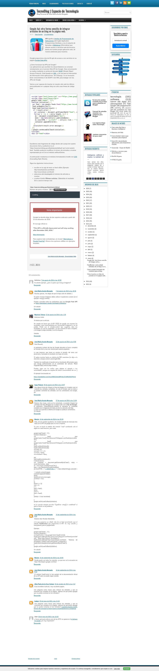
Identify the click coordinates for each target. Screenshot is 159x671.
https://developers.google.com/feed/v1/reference (51, 303)
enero (90, 258)
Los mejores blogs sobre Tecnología (99, 123)
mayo (90, 246)
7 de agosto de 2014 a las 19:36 (66, 291)
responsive (113, 118)
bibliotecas (56, 45)
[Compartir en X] (35, 265)
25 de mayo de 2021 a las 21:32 (49, 601)
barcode (121, 118)
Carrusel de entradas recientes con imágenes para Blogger (99, 114)
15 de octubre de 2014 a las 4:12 (65, 584)
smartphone (117, 68)
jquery (123, 116)
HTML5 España (116, 160)
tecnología (115, 96)
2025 (87, 191)
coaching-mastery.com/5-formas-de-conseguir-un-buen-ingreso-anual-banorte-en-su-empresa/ (55, 607)
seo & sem (123, 74)
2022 (87, 200)
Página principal (34, 3)
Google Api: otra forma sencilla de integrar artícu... (96, 261)
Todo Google (39, 34)
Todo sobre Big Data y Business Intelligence (119, 128)
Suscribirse (120, 46)
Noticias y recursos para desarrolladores (119, 152)
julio (89, 241)
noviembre (91, 229)
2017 (87, 215)
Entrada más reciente (33, 658)
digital (124, 102)
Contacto (80, 3)
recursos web (124, 67)
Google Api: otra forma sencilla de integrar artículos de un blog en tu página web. (50, 29)
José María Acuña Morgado (43, 291)
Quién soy (39, 20)
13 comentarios (48, 34)
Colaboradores (54, 3)
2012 (87, 284)
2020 (87, 206)
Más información (38, 234)
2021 (87, 203)
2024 (87, 194)
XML (54, 73)
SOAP (61, 71)
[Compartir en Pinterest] (39, 265)
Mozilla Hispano (117, 156)
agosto (90, 238)
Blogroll (82, 20)
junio (89, 243)
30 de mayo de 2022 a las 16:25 (48, 616)
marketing (118, 65)
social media (117, 72)
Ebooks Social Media (69, 20)
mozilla (117, 116)
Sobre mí (89, 3)
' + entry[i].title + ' (50, 469)
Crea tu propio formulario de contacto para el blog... (95, 270)
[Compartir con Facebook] (37, 265)
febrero (90, 255)
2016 (87, 218)
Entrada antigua (76, 658)
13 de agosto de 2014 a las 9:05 (66, 342)
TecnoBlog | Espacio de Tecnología (58, 11)
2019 (87, 209)
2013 (87, 281)
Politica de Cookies (68, 3)
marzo (90, 252)
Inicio (31, 20)
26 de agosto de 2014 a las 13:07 (54, 385)
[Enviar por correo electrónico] (31, 265)
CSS (75, 157)
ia (128, 116)
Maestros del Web (117, 132)
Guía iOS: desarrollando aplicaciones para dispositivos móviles (121, 142)
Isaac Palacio (38, 385)
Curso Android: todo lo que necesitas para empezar (120, 136)
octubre (90, 232)
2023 (87, 197)
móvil (121, 113)
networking (120, 114)
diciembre (91, 226)
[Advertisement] (95, 57)
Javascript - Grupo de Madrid (121, 148)
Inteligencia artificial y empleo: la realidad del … (95, 157)
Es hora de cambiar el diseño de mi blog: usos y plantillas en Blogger (100, 102)
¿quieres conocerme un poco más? (99, 135)
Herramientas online (52, 20)
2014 (87, 224)
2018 (87, 212)
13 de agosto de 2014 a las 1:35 (56, 315)
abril (89, 249)
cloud (112, 114)
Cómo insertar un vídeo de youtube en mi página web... (96, 275)
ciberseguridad (124, 60)
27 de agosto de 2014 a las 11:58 (66, 400)
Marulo (36, 419)
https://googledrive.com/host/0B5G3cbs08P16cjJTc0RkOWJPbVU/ (55, 377)
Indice (44, 3)
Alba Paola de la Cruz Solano (44, 584)
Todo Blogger (124, 70)
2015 (87, 221)
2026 (87, 188)
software (114, 99)
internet (113, 102)
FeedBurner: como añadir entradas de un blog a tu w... (97, 265)
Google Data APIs (41, 60)
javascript (113, 113)
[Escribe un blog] (33, 265)
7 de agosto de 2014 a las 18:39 (51, 280)
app (127, 113)
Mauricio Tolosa (39, 315)
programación (124, 63)
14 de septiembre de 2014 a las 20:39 (51, 419)
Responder (37, 285)
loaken (36, 601)
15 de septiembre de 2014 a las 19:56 (51, 558)
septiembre (91, 235)
